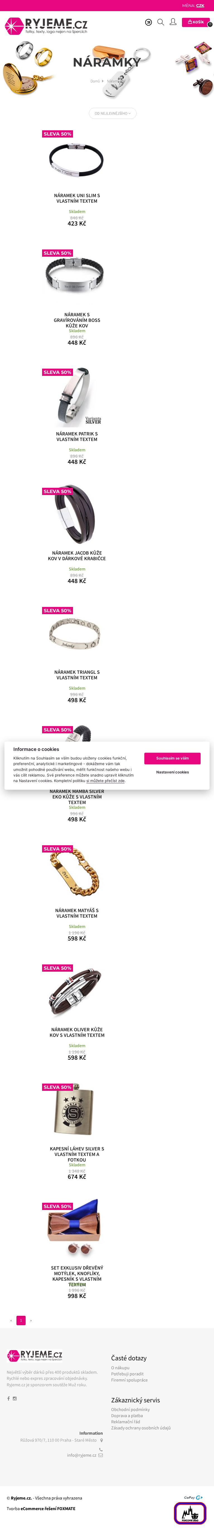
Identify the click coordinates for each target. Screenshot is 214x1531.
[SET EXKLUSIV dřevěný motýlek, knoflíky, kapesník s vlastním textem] (74, 1229)
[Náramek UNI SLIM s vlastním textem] (74, 157)
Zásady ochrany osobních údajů (141, 1427)
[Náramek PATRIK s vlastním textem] (74, 395)
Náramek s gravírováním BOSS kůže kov (77, 319)
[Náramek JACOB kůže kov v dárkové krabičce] (74, 514)
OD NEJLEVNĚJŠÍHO (111, 113)
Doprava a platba (127, 1415)
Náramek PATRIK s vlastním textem (77, 436)
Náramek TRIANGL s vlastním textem (77, 675)
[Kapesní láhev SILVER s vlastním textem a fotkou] (74, 1110)
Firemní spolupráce (129, 1380)
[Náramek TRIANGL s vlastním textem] (74, 633)
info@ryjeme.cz (81, 1455)
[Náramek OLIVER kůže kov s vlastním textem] (74, 991)
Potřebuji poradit (127, 1373)
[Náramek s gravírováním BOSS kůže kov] (74, 276)
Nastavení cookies (172, 772)
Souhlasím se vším (172, 758)
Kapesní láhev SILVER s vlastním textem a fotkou (77, 1153)
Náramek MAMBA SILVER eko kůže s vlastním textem (77, 795)
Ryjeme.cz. (21, 1498)
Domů (96, 81)
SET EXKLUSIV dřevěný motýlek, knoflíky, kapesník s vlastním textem (77, 1272)
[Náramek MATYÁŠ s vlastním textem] (74, 872)
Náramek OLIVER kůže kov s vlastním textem (77, 1032)
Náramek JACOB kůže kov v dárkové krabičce (77, 556)
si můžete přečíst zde (105, 781)
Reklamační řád (125, 1421)
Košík (201, 22)
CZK (200, 5)
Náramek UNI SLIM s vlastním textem (77, 198)
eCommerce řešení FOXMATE (48, 1508)
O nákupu (120, 1367)
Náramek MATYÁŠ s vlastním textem (77, 913)
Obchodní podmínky (130, 1409)
